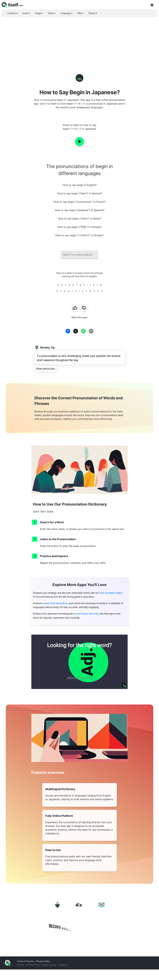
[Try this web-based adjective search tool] (79, 662)
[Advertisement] (79, 40)
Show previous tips (45, 368)
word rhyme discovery (87, 613)
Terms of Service (25, 961)
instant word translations (55, 603)
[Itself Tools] (79, 917)
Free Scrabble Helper (110, 593)
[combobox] (79, 255)
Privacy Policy (43, 961)
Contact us (62, 965)
